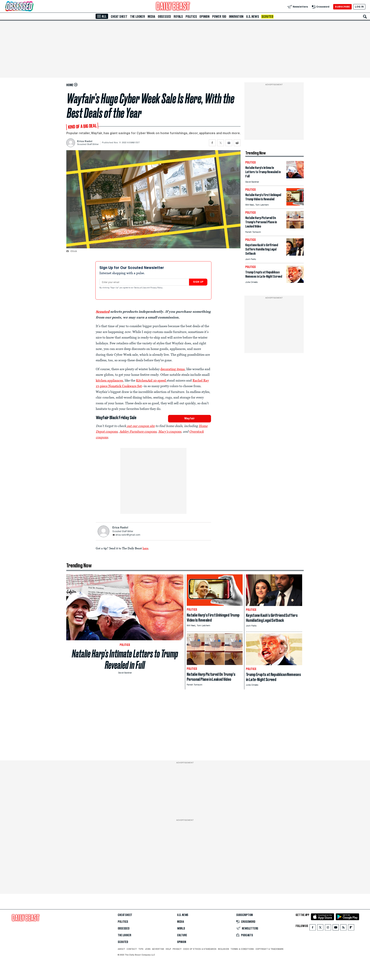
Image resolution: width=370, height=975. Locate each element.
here (145, 548)
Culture (182, 935)
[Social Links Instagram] (328, 928)
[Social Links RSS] (343, 928)
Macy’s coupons (169, 431)
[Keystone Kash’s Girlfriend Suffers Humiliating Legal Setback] (295, 254)
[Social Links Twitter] (320, 928)
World (181, 928)
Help (168, 949)
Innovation (236, 16)
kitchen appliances (109, 380)
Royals (178, 16)
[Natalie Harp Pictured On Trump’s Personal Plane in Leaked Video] (295, 227)
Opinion (204, 16)
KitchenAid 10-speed (151, 380)
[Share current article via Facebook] (212, 142)
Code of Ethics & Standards (199, 949)
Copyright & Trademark (270, 949)
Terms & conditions (242, 949)
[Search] (365, 17)
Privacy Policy (156, 288)
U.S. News (252, 16)
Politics (191, 16)
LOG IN (359, 6)
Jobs (148, 949)
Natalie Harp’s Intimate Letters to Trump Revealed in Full (125, 659)
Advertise (158, 949)
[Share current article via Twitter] (220, 142)
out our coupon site (140, 426)
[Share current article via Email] (228, 142)
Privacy (177, 949)
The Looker (137, 16)
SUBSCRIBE (342, 6)
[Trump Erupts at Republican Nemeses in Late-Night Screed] (295, 281)
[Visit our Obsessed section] (32, 7)
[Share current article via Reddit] (237, 142)
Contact (132, 949)
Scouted (267, 16)
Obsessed (164, 16)
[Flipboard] (351, 928)
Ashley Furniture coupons (137, 431)
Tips (140, 949)
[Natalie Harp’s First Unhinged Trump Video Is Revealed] (295, 204)
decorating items (172, 369)
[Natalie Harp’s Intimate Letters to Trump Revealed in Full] (295, 177)
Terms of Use (140, 288)
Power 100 (219, 16)
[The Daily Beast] (173, 7)
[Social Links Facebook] (312, 928)
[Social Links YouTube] (336, 928)
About (121, 949)
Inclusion (223, 949)
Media (151, 16)
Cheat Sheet (119, 16)
